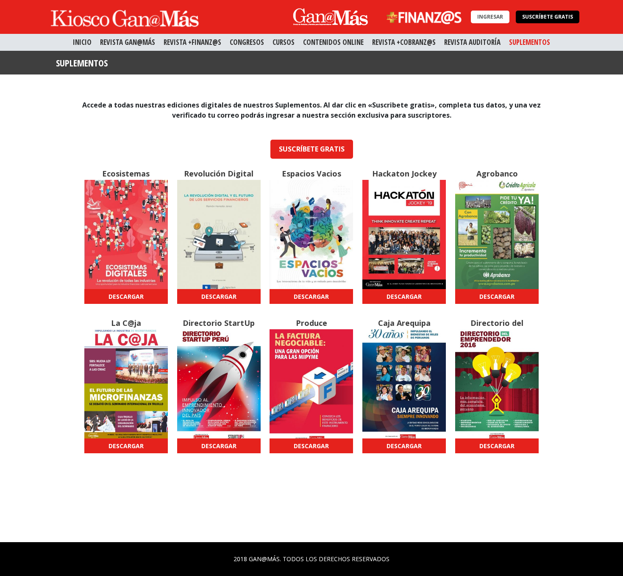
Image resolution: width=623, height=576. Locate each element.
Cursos (284, 42)
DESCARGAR (126, 296)
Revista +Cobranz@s (404, 42)
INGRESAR (490, 16)
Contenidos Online (333, 42)
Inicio (82, 42)
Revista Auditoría (472, 42)
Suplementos (529, 42)
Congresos (247, 42)
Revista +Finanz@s (192, 42)
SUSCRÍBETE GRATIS (547, 16)
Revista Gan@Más (127, 42)
